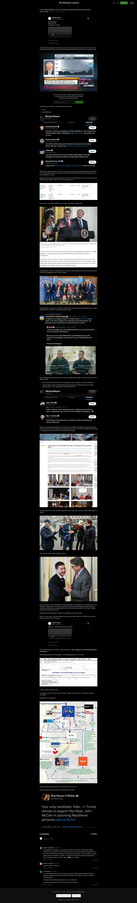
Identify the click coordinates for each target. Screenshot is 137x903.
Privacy (68, 891)
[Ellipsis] (96, 847)
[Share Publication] (117, 2)
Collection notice (79, 891)
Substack (60, 899)
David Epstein (47, 871)
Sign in (132, 3)
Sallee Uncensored (48, 863)
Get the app (76, 895)
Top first (95, 834)
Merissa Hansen (44, 11)
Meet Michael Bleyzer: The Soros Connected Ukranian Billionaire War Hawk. (65, 9)
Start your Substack (64, 895)
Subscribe (124, 3)
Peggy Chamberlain (48, 847)
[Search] (114, 2)
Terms (72, 891)
